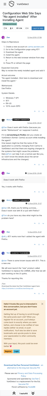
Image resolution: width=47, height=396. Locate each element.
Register (8, 351)
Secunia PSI (23, 384)
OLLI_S (9, 120)
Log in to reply (38, 28)
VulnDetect (23, 4)
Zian (8, 37)
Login (16, 351)
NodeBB (31, 387)
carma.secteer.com (36, 47)
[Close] (42, 303)
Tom (8, 253)
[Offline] (4, 120)
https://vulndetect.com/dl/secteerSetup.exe (17, 288)
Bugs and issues (10, 24)
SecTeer (35, 379)
